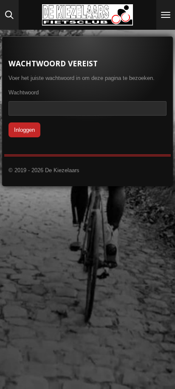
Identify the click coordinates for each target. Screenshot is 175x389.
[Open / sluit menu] (165, 15)
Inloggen (24, 130)
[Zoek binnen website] (9, 15)
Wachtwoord (23, 92)
